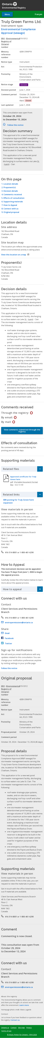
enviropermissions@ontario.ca (19, 622)
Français (38, 14)
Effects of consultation (14, 198)
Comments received (13, 194)
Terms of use (6, 1031)
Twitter (8, 643)
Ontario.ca (5, 1027)
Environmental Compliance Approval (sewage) (18, 30)
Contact (14, 1027)
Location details (11, 184)
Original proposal (11, 212)
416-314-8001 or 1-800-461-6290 (19, 552)
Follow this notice (15, 125)
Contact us (15, 1020)
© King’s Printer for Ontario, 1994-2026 (22, 1035)
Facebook (9, 638)
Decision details (11, 191)
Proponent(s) (10, 187)
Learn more (24, 1005)
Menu (7, 14)
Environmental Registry (14, 7)
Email (7, 633)
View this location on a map (15, 254)
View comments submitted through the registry (22, 430)
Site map (21, 1027)
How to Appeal (10, 205)
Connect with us (11, 208)
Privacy (29, 1027)
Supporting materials (13, 201)
